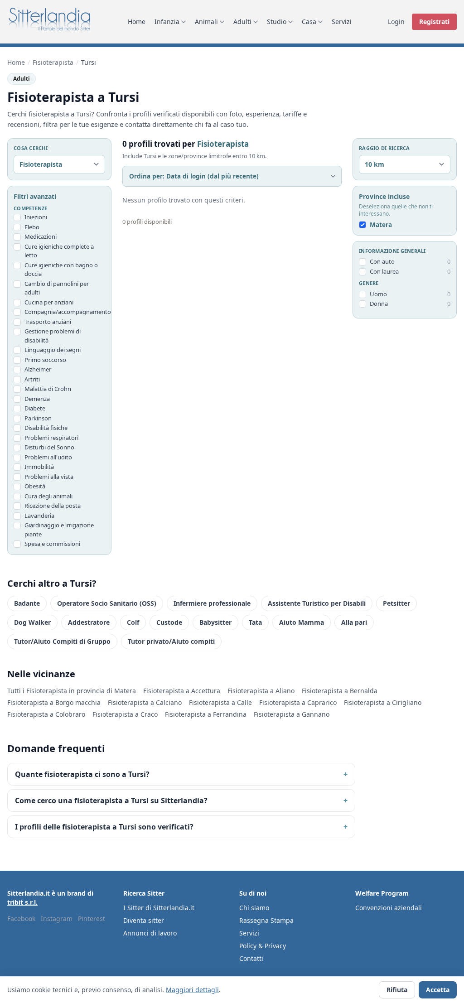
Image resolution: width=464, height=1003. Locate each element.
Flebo (31, 227)
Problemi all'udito (48, 457)
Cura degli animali (48, 496)
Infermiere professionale (212, 603)
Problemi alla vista (48, 477)
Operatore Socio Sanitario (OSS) (106, 603)
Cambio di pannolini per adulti (56, 288)
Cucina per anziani (48, 302)
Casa (309, 21)
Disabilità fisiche (46, 428)
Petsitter (396, 603)
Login (396, 21)
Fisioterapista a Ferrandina (205, 714)
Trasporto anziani (47, 322)
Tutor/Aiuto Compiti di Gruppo (62, 641)
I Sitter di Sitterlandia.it (158, 907)
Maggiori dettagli (192, 989)
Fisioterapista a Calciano (145, 702)
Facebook (21, 918)
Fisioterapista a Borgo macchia (54, 702)
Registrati (434, 21)
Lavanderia (39, 515)
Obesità (34, 486)
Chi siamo (254, 907)
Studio (276, 21)
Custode (169, 622)
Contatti (251, 958)
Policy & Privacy (262, 945)
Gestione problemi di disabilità (52, 335)
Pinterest (91, 918)
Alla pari (354, 622)
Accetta (438, 989)
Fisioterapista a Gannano (291, 714)
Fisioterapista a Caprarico (298, 702)
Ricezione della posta (52, 506)
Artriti (32, 379)
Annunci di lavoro (150, 933)
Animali (206, 21)
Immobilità (39, 467)
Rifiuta (397, 989)
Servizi (342, 21)
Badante (27, 603)
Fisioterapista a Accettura (181, 690)
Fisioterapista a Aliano (261, 690)
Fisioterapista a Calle (220, 702)
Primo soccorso (45, 360)
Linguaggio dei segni (52, 350)
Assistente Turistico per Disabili (317, 603)
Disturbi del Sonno (49, 447)
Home (136, 21)
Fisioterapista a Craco (125, 714)
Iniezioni (35, 217)
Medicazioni (40, 236)
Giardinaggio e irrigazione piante (59, 529)
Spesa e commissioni (52, 544)
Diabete (34, 408)
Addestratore (89, 622)
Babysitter (215, 622)
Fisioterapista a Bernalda (339, 690)
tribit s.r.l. (22, 902)
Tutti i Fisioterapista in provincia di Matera (71, 690)
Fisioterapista (53, 62)
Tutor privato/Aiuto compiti (171, 641)
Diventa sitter (143, 920)
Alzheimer (37, 369)
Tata (255, 622)
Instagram (56, 918)
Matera (381, 225)
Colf (133, 622)
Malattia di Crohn (47, 389)
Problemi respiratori (51, 438)
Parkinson (38, 418)
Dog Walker (32, 622)
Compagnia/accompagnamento (64, 312)
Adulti (242, 21)
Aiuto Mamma (301, 622)
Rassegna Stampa (266, 920)
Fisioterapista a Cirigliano (382, 702)
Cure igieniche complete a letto (59, 251)
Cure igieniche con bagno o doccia (61, 269)
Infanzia (167, 21)
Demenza (37, 399)
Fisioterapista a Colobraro (46, 714)
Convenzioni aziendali (388, 907)
